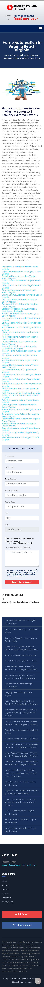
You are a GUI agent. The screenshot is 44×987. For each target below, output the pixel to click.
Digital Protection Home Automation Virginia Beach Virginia (19, 310)
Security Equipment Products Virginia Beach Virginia (20, 622)
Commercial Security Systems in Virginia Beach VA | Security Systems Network (21, 763)
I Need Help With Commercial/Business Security (20, 542)
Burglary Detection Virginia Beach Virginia (19, 694)
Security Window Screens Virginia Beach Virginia (21, 731)
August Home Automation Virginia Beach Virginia (21, 272)
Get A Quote (22, 914)
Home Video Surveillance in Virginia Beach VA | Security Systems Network (21, 668)
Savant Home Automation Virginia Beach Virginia (21, 410)
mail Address (11, 479)
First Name (9, 456)
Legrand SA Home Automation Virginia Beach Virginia (20, 366)
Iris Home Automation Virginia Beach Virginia (19, 356)
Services (5, 893)
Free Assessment (22, 925)
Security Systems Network (25, 978)
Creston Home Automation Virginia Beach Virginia (22, 296)
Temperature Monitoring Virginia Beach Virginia (21, 630)
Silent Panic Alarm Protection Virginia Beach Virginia (20, 783)
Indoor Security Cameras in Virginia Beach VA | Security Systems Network (21, 702)
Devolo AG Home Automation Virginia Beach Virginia (20, 305)
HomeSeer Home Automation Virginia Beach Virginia (20, 338)
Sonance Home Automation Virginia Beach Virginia (19, 424)
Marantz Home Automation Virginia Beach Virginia (22, 384)
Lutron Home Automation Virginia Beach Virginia (21, 380)
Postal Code (10, 502)
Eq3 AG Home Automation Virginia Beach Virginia (21, 328)
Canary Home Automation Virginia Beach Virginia (21, 286)
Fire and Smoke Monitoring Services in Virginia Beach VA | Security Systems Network (21, 712)
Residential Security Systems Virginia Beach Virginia (20, 821)
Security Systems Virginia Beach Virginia (21, 661)
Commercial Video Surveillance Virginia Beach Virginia (21, 639)
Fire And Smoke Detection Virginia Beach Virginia (19, 685)
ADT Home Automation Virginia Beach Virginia (20, 267)
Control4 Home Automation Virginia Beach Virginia (19, 291)
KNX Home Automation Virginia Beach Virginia (20, 361)
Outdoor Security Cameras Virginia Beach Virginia (19, 812)
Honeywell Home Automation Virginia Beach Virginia (19, 342)
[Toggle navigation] (40, 28)
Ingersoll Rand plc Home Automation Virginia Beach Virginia (19, 347)
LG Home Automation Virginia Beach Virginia (19, 370)
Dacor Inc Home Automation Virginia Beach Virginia (19, 300)
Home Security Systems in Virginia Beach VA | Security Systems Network (21, 648)
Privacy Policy (7, 902)
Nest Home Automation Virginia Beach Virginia (20, 389)
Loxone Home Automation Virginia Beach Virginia (21, 375)
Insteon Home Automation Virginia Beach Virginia (21, 352)
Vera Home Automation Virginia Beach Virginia (20, 434)
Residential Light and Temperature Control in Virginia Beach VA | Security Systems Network (21, 773)
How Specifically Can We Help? (18, 548)
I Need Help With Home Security (20, 538)
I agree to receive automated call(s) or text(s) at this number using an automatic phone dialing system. (22, 573)
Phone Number (11, 490)
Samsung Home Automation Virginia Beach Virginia (19, 405)
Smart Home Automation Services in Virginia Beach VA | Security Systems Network (20, 802)
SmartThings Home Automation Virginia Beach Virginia (21, 419)
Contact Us (6, 897)
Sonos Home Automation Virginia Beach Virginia (21, 429)
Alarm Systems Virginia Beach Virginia (20, 655)
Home (6, 55)
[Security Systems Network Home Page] (22, 7)
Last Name (9, 467)
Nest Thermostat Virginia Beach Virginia (21, 393)
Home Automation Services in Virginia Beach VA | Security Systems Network (21, 754)
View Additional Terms (16, 576)
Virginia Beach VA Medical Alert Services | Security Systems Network (21, 792)
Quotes (5, 889)
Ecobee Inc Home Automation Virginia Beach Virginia (20, 314)
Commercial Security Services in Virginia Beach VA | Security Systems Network (21, 745)
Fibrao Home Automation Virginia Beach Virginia (21, 333)
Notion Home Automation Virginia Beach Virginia (21, 396)
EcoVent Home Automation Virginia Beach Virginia (22, 319)
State (7, 525)
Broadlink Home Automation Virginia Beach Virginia (19, 277)
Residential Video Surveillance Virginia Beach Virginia (20, 829)
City (6, 513)
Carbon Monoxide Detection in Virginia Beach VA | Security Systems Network (21, 723)
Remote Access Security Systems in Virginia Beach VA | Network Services (20, 676)
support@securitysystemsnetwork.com (21, 602)
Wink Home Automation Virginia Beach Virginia (20, 438)
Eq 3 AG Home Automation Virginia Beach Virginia (21, 324)
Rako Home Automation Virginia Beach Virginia (20, 401)
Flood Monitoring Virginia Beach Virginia (21, 738)
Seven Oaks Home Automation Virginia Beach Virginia (20, 415)
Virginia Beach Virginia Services (24, 55)
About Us (5, 885)
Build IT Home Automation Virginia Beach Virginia (21, 281)
